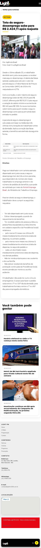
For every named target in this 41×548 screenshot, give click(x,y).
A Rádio (3, 430)
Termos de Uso (7, 525)
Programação (5, 432)
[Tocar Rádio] (36, 543)
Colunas (3, 445)
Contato (3, 435)
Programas (4, 448)
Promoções (4, 451)
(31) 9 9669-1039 (6, 478)
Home (3, 427)
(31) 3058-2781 (5, 470)
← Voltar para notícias (10, 10)
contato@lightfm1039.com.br (9, 486)
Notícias (7, 17)
